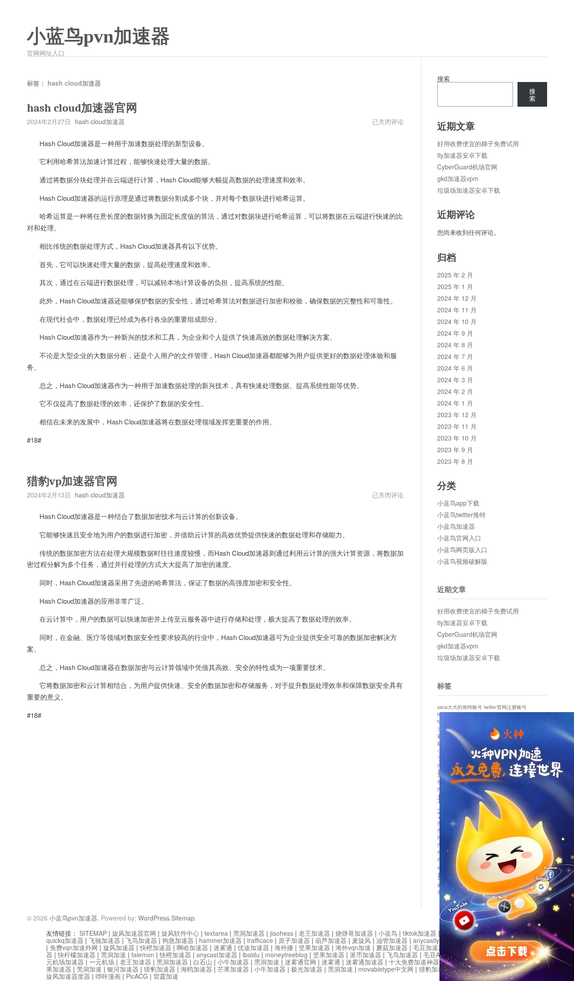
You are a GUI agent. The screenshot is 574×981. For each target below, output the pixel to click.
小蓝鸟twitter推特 (461, 514)
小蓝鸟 (387, 933)
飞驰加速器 (104, 940)
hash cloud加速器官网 (82, 107)
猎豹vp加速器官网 (72, 481)
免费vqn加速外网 (74, 947)
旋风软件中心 (180, 933)
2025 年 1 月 (455, 286)
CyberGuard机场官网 (467, 166)
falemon (142, 954)
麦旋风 (361, 940)
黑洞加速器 (249, 933)
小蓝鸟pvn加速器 (98, 36)
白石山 (202, 961)
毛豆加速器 (428, 947)
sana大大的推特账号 (459, 707)
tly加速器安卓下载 (462, 155)
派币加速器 (365, 954)
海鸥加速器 (196, 968)
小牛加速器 (233, 961)
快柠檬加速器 (77, 954)
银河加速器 (123, 968)
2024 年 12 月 (457, 298)
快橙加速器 (155, 947)
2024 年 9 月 (455, 332)
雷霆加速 (165, 976)
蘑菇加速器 (392, 947)
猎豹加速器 (159, 968)
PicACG (137, 976)
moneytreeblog (286, 954)
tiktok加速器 (419, 933)
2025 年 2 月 (455, 274)
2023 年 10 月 (457, 437)
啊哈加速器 (192, 947)
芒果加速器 (233, 968)
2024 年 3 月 (455, 379)
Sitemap (183, 917)
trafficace (260, 940)
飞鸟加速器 (141, 940)
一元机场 (101, 961)
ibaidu (251, 954)
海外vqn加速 (353, 947)
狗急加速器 (178, 940)
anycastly (426, 940)
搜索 (443, 78)
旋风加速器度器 (68, 976)
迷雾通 (222, 947)
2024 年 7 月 (455, 356)
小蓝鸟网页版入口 (462, 549)
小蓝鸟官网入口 (459, 537)
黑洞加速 (113, 954)
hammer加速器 (220, 940)
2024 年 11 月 (457, 309)
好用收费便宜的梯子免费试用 (478, 143)
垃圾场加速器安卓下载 (468, 190)
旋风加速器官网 (134, 933)
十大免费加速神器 (414, 961)
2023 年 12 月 (457, 414)
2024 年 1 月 (455, 402)
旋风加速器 (119, 947)
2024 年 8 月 (455, 344)
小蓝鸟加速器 (456, 526)
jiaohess (281, 933)
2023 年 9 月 (455, 449)
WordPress (154, 917)
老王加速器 (314, 933)
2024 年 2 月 (455, 391)
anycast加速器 (216, 954)
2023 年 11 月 (457, 426)
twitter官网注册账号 (505, 707)
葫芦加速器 (331, 940)
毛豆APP (435, 954)
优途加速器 (253, 947)
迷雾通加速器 (364, 961)
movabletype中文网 (385, 968)
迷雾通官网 (300, 961)
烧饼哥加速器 (354, 933)
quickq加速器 (64, 940)
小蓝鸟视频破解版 (462, 561)
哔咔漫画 (108, 976)
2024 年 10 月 (457, 321)
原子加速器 (294, 940)
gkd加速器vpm (457, 178)
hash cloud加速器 (100, 121)
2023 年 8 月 (455, 461)
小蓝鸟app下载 (458, 502)
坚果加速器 (314, 947)
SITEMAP (93, 933)
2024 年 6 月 (455, 367)
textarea (216, 933)
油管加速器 (392, 940)
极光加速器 (306, 968)
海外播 (283, 947)
